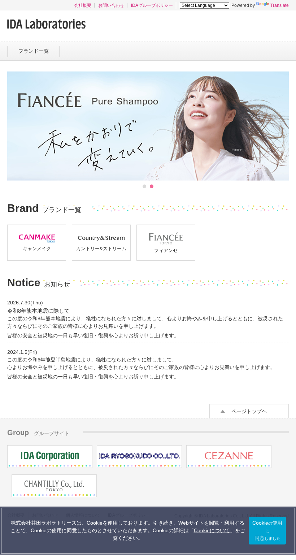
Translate (279, 5)
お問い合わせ (111, 5)
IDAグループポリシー (152, 5)
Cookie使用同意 (267, 530)
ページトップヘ (249, 411)
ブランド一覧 (33, 51)
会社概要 (82, 5)
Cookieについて (212, 530)
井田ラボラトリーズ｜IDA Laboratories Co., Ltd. (46, 24)
